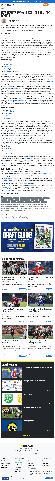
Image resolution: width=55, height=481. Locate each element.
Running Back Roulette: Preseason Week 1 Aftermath (13, 278)
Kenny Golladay (7, 113)
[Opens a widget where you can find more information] (5, 478)
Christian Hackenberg (44, 137)
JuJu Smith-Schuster (9, 112)
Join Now (46, 4)
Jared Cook (6, 152)
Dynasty (3, 198)
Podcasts (30, 463)
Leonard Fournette (8, 64)
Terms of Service (22, 476)
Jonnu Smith (6, 150)
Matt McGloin (35, 137)
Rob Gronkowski (7, 153)
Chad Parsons (12, 21)
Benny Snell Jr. (22, 208)
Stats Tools (18, 471)
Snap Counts (18, 469)
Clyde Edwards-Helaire (15, 100)
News (29, 461)
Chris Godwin (7, 117)
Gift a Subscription (46, 465)
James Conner (7, 68)
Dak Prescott (7, 36)
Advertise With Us (46, 458)
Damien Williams (7, 178)
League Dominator (5, 463)
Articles (3, 8)
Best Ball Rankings (19, 465)
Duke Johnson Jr (47, 102)
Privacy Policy (11, 476)
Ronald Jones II (17, 173)
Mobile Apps (45, 463)
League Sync (4, 458)
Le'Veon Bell (16, 198)
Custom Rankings (5, 465)
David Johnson (7, 71)
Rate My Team (27, 394)
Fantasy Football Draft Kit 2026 (32, 407)
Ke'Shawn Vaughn (47, 208)
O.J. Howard (6, 190)
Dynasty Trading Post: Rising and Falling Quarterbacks (13, 310)
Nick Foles (33, 138)
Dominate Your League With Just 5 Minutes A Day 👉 (28, 1)
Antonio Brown (27, 183)
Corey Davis (6, 118)
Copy (5, 217)
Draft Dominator (5, 461)
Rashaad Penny (7, 175)
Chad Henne (16, 138)
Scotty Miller (12, 206)
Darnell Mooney (7, 180)
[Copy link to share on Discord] (26, 217)
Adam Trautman (7, 189)
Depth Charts (18, 467)
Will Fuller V (13, 202)
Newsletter (31, 465)
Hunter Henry (7, 148)
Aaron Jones (6, 63)
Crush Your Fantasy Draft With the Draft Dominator (38, 367)
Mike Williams (36, 158)
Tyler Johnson (7, 185)
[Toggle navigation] (52, 4)
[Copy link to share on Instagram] (23, 217)
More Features (27, 435)
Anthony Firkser (7, 187)
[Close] (52, 468)
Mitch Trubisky (39, 208)
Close (51, 477)
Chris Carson (7, 66)
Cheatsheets (4, 467)
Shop (43, 461)
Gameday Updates (28, 421)
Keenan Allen (27, 158)
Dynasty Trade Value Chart (20, 461)
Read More (22, 289)
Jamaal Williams (13, 210)
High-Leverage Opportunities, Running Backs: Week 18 (38, 342)
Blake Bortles (9, 138)
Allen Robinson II (43, 206)
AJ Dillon (16, 200)
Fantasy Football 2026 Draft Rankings (34, 381)
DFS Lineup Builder (19, 458)
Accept (46, 477)
